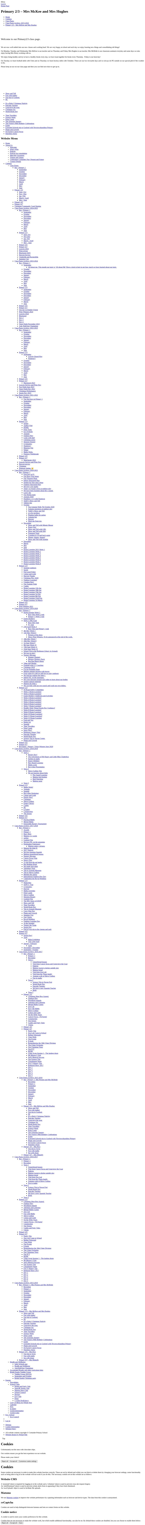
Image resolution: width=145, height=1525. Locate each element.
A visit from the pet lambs (33, 862)
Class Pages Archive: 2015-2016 (17, 23)
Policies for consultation (18, 153)
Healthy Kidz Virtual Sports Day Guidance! (39, 708)
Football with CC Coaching (33, 665)
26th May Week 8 (30, 641)
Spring (26, 423)
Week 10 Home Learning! (33, 714)
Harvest (31, 519)
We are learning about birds (38, 773)
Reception (31, 958)
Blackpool (22, 316)
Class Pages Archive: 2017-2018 (26, 826)
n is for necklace (34, 513)
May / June (23, 200)
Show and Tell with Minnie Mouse (40, 525)
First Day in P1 (29, 474)
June (20, 188)
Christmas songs (29, 440)
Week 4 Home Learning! (32, 700)
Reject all (5, 1461)
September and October (22, 1376)
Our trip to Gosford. (12, 98)
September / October (31, 950)
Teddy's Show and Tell (32, 501)
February (22, 180)
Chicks (30, 1025)
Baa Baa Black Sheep (36, 661)
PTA (11, 1407)
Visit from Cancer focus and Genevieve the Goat (50, 964)
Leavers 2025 (24, 249)
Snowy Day (28, 860)
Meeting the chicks (30, 875)
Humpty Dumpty (34, 657)
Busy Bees (27, 834)
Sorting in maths (34, 759)
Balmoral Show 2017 (35, 1065)
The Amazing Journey (13, 121)
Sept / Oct (22, 192)
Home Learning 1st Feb (32, 594)
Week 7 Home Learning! (32, 706)
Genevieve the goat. (12, 107)
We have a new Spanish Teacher (44, 988)
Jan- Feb (27, 239)
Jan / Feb (22, 196)
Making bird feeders (40, 777)
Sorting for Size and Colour (33, 483)
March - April (28, 241)
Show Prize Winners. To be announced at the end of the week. (50, 637)
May (20, 186)
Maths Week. (28, 452)
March (21, 182)
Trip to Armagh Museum (32, 909)
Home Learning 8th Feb (32, 596)
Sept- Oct (27, 235)
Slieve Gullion (29, 801)
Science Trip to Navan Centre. (34, 738)
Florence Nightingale (31, 454)
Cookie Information (12, 1427)
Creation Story (29, 582)
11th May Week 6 (30, 633)
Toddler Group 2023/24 (22, 1374)
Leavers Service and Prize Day (30, 385)
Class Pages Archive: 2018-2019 (26, 749)
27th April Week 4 (30, 627)
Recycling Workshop (31, 793)
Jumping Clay (24, 259)
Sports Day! (28, 935)
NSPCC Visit (28, 885)
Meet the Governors (17, 155)
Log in (3, 4)
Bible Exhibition (34, 940)
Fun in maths (37, 978)
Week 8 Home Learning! (32, 710)
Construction (28, 812)
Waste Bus (27, 883)
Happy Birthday (34, 761)
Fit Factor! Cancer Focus (14, 132)
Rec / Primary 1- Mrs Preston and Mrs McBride (41, 1080)
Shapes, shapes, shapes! (36, 537)
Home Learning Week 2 (32, 552)
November (23, 174)
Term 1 (26, 753)
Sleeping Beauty (29, 897)
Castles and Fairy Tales (36, 1023)
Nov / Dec (23, 194)
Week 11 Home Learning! (33, 716)
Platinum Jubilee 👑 (26, 468)
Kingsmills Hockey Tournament (35, 824)
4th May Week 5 (29, 631)
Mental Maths (28, 822)
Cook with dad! (29, 438)
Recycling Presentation (36, 767)
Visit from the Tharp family (42, 974)
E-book (30, 1041)
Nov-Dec (27, 237)
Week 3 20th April (30, 621)
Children (8, 19)
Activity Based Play (35, 356)
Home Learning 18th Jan (32, 590)
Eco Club (17, 1396)
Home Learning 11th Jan (32, 588)
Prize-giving (23, 251)
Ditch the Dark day (35, 521)
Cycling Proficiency (21, 1401)
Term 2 (26, 769)
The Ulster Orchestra (35, 1045)
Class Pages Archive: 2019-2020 (26, 608)
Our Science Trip (34, 1059)
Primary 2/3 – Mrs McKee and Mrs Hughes (21, 25)
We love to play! (29, 653)
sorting (26, 838)
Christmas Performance (27, 391)
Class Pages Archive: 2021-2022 (26, 395)
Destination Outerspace (32, 844)
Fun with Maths (33, 1009)
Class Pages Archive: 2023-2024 (26, 261)
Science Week (10, 117)
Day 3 (21, 320)
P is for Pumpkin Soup (32, 669)
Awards (26, 830)
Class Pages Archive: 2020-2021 (26, 470)
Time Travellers (11, 115)
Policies (13, 151)
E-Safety (27, 810)
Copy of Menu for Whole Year (21, 1403)
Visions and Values (17, 157)
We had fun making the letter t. (35, 675)
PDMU (26, 428)
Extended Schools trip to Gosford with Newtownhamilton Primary (29, 128)
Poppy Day (32, 527)
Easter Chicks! (29, 803)
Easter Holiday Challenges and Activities (38, 696)
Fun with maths (33, 1151)
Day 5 (30, 1076)
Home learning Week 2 (32, 612)
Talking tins (28, 503)
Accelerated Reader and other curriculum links (26, 1370)
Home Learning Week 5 (32, 558)
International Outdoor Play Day (35, 877)
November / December (32, 948)
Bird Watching (38, 779)
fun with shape (33, 1153)
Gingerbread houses (40, 962)
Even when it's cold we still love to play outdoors (41, 673)
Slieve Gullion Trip (35, 771)
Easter (7, 125)
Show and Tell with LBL (37, 529)
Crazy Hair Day (29, 911)
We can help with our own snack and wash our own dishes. (45, 686)
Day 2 (21, 318)
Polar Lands (9, 119)
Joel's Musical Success (36, 1057)
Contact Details (15, 161)
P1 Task (31, 625)
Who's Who (14, 149)
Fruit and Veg (28, 720)
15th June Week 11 (30, 647)
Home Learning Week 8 (32, 564)
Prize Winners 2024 (26, 312)
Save (20, 1523)
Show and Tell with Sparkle (38, 539)
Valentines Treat (29, 868)
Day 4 (21, 322)
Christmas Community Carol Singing (27, 206)
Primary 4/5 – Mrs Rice (32, 1147)
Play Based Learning (35, 763)
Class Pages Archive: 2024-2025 (26, 208)
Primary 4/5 (18, 202)
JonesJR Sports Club (21, 1388)
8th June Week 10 (30, 645)
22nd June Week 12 (31, 649)
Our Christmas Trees (35, 1047)
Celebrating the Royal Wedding (35, 879)
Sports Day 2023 (25, 393)
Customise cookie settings (27, 1461)
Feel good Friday (30, 572)
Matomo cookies (12, 1498)
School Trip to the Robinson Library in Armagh (41, 651)
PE (6, 100)
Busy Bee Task (33, 623)
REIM (30, 1051)
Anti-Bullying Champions (23, 1368)
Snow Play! (28, 730)
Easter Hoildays (29, 619)
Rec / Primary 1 (20, 168)
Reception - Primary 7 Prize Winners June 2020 (36, 747)
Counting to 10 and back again (39, 535)
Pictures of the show (35, 635)
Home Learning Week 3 (32, 554)
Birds (34, 990)
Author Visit (28, 426)
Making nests (37, 781)
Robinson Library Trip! (32, 732)
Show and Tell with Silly (37, 531)
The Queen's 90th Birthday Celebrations (19, 123)
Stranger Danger (29, 442)
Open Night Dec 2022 (27, 389)
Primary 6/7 (18, 204)
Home (7, 17)
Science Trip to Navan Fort (42, 982)
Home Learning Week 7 (32, 562)
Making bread (38, 970)
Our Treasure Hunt (30, 478)
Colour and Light (30, 574)
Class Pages (9, 21)
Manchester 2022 (30, 460)
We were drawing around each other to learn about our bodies (46, 680)
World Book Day (11, 111)
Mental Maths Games (35, 1004)
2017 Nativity (28, 850)
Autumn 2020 (29, 497)
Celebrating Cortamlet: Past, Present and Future (27, 159)
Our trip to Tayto (34, 1149)
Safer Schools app (20, 1364)
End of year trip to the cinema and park (37, 929)
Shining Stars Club (21, 1390)
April (21, 184)
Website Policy (10, 1429)
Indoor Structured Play (32, 480)
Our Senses (32, 1021)
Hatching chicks (11, 134)
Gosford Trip (28, 840)
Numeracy (32, 359)
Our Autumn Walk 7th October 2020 (41, 507)
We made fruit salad (31, 866)
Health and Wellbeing (17, 1362)
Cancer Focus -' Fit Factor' (37, 1017)
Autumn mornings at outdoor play (40, 509)
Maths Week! (28, 787)
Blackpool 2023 (29, 383)
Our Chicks (28, 917)
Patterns (35, 966)
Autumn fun (32, 517)
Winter (26, 450)
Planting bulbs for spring (37, 515)
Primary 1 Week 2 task (36, 617)
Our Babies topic (30, 495)
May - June (28, 243)
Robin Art (27, 722)
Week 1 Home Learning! (32, 692)
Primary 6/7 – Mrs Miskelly (33, 1155)
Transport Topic (33, 533)
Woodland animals (34, 1000)
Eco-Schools (28, 432)
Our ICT (31, 1049)
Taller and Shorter (30, 663)
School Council (20, 1392)
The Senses (28, 814)
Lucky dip (27, 493)
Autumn (26, 434)
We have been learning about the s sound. (38, 491)
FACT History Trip (35, 1063)
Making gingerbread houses (33, 854)
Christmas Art (10, 109)
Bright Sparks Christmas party (25, 1378)
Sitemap (8, 1425)
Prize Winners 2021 (26, 606)
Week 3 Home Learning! (32, 698)
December (22, 176)
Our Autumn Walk (30, 584)
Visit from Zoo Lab (39, 972)
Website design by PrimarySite (16, 1435)
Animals (27, 789)
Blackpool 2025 (24, 253)
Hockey (17, 1394)
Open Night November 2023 (29, 324)
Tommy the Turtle (30, 925)
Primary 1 (27, 832)
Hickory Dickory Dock (36, 659)
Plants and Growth (12, 130)
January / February (30, 944)
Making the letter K (30, 848)
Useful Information (17, 1411)
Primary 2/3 (18, 190)
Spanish (26, 724)
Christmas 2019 (29, 667)
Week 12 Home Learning (33, 718)
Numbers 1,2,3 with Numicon (34, 499)
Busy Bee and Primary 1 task (38, 629)
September (23, 170)
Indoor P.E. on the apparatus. (34, 677)
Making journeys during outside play (46, 968)
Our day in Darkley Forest (28, 310)
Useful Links (14, 1413)
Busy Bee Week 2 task (36, 615)
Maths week (32, 765)
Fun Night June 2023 (26, 387)
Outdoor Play (28, 436)
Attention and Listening (36, 1002)
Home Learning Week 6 (32, 560)
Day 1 (30, 1067)
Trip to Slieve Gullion (31, 872)
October (22, 172)
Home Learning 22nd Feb (33, 598)
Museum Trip (28, 448)
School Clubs (15, 1384)
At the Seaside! (29, 923)
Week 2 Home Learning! (32, 694)
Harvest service (24, 464)
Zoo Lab (31, 1007)
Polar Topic (28, 430)
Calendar (13, 1405)
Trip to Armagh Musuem (32, 870)
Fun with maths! (11, 95)
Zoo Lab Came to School (37, 1033)
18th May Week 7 (30, 639)
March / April (24, 198)
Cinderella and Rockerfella (28, 257)
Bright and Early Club (22, 1386)
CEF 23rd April (33, 942)
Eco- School (9, 1415)
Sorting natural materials (32, 682)
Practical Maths (29, 820)
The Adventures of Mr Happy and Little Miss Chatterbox (48, 757)
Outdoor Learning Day (32, 921)
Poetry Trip (32, 1031)
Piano (16, 1399)
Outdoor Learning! (30, 580)
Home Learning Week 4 (32, 556)
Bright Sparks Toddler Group (20, 1372)
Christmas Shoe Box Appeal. (38, 996)
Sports (26, 570)
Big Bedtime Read (30, 864)
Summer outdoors (30, 568)
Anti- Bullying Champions (28, 326)
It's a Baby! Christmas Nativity (16, 103)
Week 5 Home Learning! (32, 702)
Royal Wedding (29, 919)
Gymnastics (28, 444)
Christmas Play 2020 (31, 578)
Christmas (22, 466)
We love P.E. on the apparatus (34, 842)
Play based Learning (40, 775)
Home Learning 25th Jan (32, 592)
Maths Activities (29, 891)
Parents (8, 1380)
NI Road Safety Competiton (34, 690)
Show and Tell (10, 93)
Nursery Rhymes (30, 655)
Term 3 (26, 783)
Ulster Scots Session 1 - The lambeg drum (43, 1053)
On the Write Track (35, 1015)
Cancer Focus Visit (30, 858)
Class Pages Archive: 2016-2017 (30, 952)
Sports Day (28, 927)
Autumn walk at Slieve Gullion (44, 976)
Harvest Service (24, 255)
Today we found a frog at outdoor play (37, 489)
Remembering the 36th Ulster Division (42, 1043)
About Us (8, 145)
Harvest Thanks (29, 576)
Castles (26, 586)
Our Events (32, 1039)
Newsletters (14, 1382)
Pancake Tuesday (11, 105)
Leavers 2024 (24, 314)
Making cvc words (30, 836)
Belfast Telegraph (34, 1035)
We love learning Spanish (33, 852)
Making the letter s (30, 684)
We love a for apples (31, 487)
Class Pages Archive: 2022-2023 (26, 328)
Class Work (32, 1037)
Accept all (13, 1461)
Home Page (5, 6)
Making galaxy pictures (36, 846)
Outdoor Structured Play (32, 485)
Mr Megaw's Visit (34, 1055)
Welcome (13, 147)
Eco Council (14, 1417)
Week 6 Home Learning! (32, 704)
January (22, 178)
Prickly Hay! (32, 755)
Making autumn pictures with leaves (36, 671)
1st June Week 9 (29, 643)
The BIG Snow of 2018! (32, 901)
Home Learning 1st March (33, 600)
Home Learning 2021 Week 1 (34, 550)
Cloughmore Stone (35, 1061)
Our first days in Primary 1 (33, 399)
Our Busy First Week (31, 476)
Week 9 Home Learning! (32, 712)
